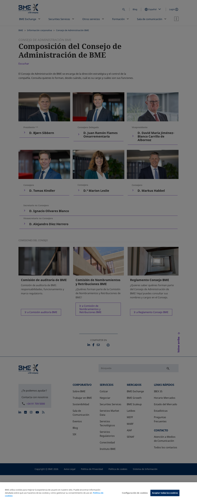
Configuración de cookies (135, 492)
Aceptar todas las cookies (165, 492)
